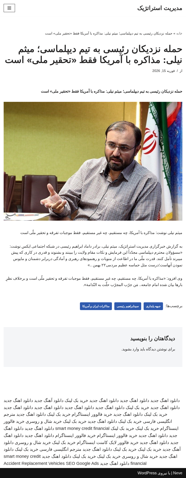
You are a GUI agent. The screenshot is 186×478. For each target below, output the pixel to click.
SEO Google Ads (82, 463)
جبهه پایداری (153, 306)
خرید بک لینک (76, 400)
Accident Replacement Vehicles (34, 463)
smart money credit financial (82, 428)
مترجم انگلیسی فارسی (60, 449)
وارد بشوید (130, 349)
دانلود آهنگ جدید (48, 400)
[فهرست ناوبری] (9, 8)
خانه (179, 33)
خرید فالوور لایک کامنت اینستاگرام (108, 442)
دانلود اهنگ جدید (165, 400)
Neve (177, 473)
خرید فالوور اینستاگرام (92, 414)
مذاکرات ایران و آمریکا (95, 306)
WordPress (147, 473)
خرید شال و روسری (44, 421)
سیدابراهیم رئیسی (128, 306)
